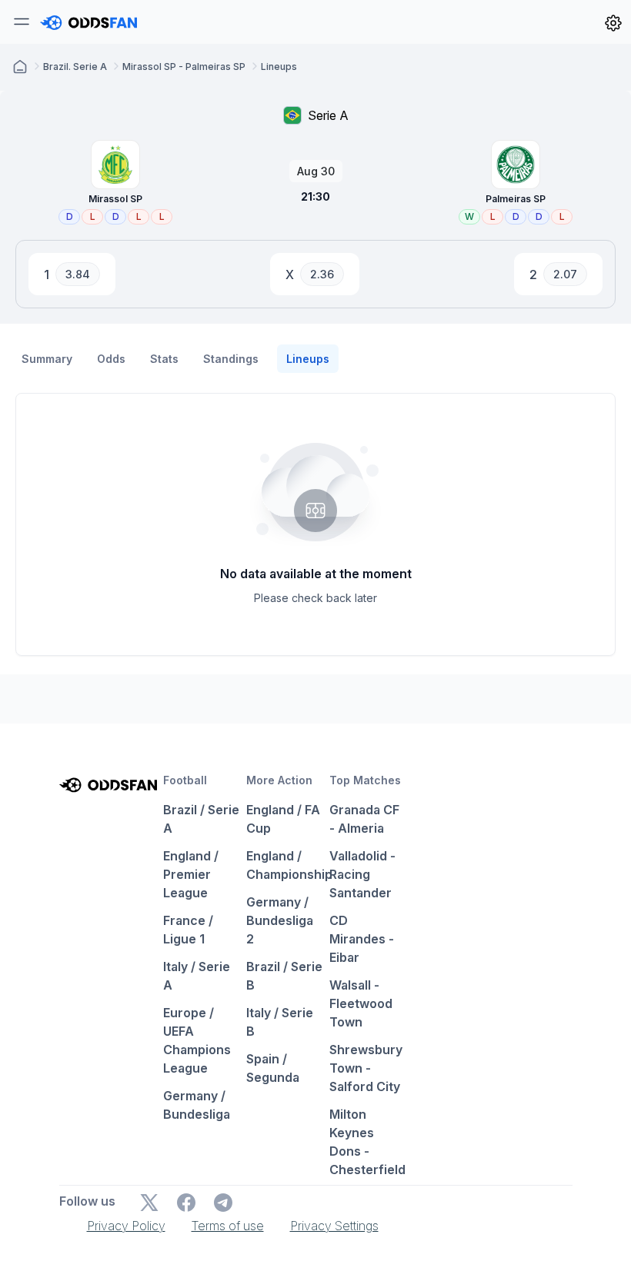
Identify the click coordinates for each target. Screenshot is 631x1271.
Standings (231, 358)
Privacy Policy (126, 1225)
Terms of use (228, 1225)
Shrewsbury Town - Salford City (365, 1068)
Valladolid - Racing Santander (362, 874)
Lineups (307, 358)
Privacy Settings (334, 1225)
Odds (111, 358)
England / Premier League (191, 874)
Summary (47, 358)
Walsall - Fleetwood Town (360, 1003)
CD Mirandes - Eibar (361, 939)
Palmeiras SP (516, 199)
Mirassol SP (115, 199)
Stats (164, 358)
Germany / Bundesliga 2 (279, 920)
